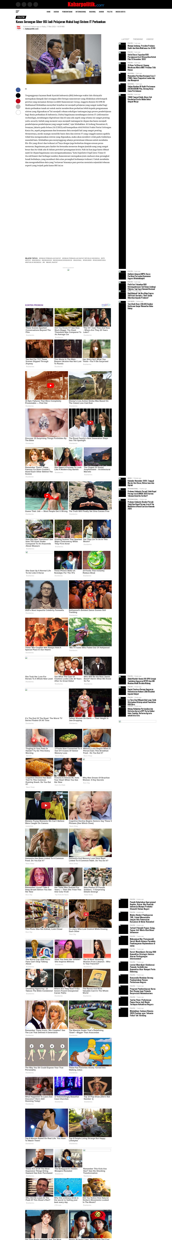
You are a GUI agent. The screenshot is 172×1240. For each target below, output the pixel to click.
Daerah (56, 11)
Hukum (101, 11)
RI (44, 262)
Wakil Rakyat (52, 262)
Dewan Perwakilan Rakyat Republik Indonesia (81, 258)
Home (48, 11)
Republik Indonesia (33, 262)
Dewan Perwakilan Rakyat (50, 258)
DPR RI (28, 260)
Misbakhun (47, 260)
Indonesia (37, 260)
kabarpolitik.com (31, 29)
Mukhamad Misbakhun (63, 260)
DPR (103, 258)
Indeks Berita (120, 11)
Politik (109, 11)
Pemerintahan (67, 11)
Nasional (92, 11)
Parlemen (87, 260)
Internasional (81, 11)
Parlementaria (100, 260)
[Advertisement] (68, 195)
